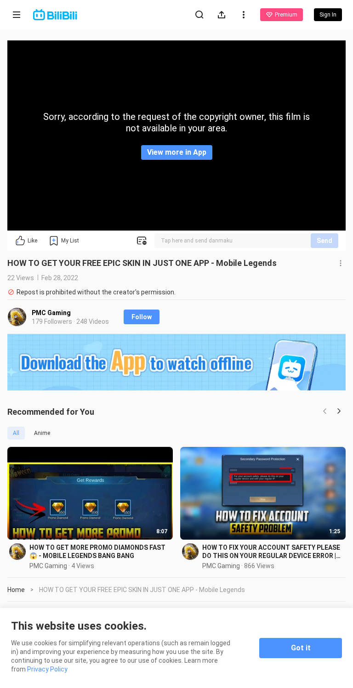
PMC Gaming (51, 312)
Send (324, 240)
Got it (301, 647)
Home (16, 589)
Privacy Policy (47, 669)
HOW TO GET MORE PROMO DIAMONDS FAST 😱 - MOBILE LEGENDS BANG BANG (97, 551)
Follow (141, 317)
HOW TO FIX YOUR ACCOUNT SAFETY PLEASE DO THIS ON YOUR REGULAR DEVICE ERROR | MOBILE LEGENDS (271, 552)
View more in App (176, 152)
